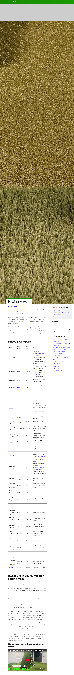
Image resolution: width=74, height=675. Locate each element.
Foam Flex (38, 374)
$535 (18, 371)
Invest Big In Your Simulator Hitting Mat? (61, 312)
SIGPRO (11, 408)
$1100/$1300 (20, 435)
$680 (18, 380)
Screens (43, 1)
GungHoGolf (12, 567)
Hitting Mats (38, 1)
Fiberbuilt (11, 455)
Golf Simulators (24, 1)
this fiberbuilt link (41, 456)
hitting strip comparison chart (35, 327)
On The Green (14, 2)
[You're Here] (16, 306)
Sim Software (48, 1)
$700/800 (20, 417)
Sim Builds (56, 366)
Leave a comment (57, 314)
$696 (18, 387)
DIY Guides (56, 368)
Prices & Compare (56, 310)
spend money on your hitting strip (29, 585)
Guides (53, 1)
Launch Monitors (31, 1)
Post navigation (56, 316)
